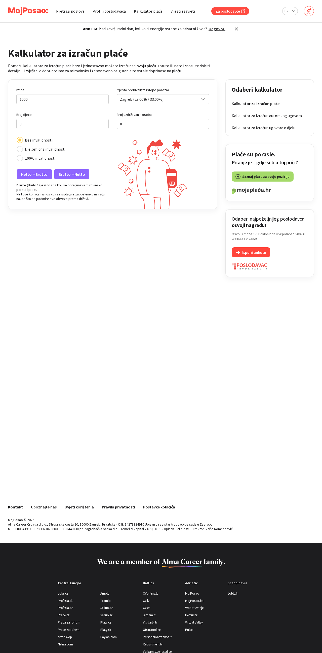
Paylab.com (108, 637)
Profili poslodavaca (109, 11)
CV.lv (146, 601)
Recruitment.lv (153, 644)
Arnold (104, 593)
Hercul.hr (191, 615)
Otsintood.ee (151, 630)
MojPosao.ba (194, 601)
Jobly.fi (232, 593)
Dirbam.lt (149, 615)
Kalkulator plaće (148, 11)
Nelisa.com (65, 644)
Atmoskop (65, 637)
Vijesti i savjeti (183, 11)
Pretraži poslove (70, 11)
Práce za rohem (68, 630)
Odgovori (217, 28)
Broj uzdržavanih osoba (134, 114)
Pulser (189, 630)
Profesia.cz (65, 608)
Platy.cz (105, 622)
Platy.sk (105, 630)
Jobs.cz (63, 593)
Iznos (20, 90)
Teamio (105, 601)
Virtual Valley (194, 622)
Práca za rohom (69, 622)
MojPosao (192, 593)
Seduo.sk (106, 615)
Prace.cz (63, 615)
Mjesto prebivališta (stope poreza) (143, 90)
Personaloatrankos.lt (157, 637)
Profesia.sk (65, 601)
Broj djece (24, 114)
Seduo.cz (106, 608)
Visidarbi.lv (150, 622)
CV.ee (146, 608)
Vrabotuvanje (194, 608)
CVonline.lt (150, 593)
